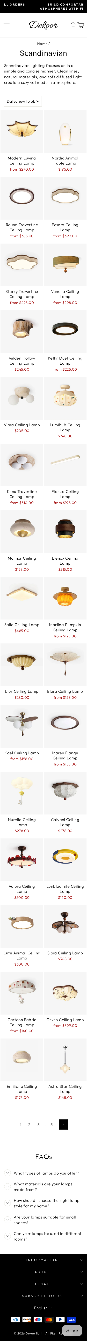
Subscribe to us (42, 1296)
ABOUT (42, 1272)
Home (42, 43)
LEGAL (42, 1284)
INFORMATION (42, 1260)
